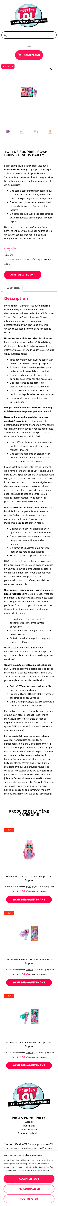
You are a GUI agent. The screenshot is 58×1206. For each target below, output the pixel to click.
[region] (29, 1178)
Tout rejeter (29, 1198)
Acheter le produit (22, 275)
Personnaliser (29, 1189)
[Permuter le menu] (29, 46)
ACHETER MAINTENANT (29, 899)
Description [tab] (13, 288)
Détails (36, 259)
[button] (51, 69)
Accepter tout (29, 1179)
